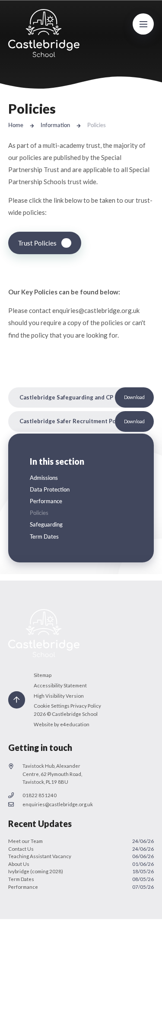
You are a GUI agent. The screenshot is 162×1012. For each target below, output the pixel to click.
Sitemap (42, 675)
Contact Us (81, 849)
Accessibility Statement (60, 685)
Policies (96, 124)
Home (15, 124)
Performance (81, 887)
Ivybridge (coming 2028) (81, 871)
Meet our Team (81, 841)
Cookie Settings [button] (52, 706)
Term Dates (81, 879)
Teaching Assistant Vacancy (81, 856)
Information (55, 124)
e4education (74, 724)
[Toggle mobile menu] (143, 24)
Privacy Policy (85, 706)
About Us (81, 864)
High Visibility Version (59, 696)
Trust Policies (37, 243)
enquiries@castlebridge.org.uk (57, 804)
